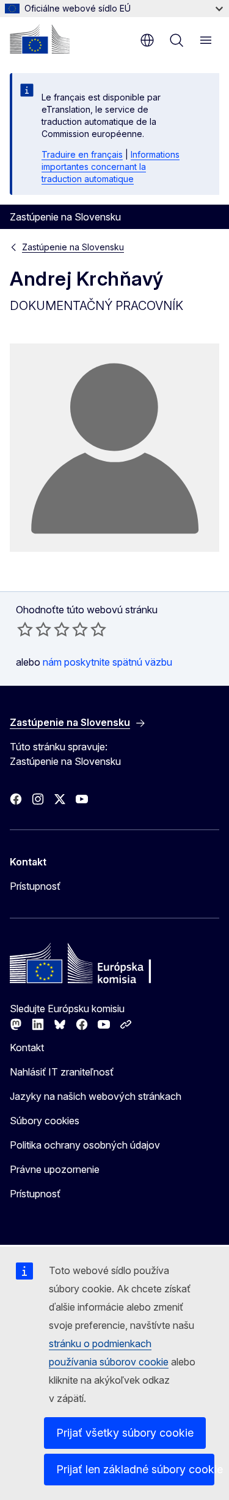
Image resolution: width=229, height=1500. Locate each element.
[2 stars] (34, 629)
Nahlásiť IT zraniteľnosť (62, 1072)
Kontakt (27, 1047)
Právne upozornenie (55, 1169)
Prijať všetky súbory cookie (125, 1432)
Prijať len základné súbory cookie (135, 1469)
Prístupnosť (35, 886)
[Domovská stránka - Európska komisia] (40, 39)
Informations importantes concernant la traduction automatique (111, 166)
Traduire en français (82, 154)
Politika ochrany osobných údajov (85, 1145)
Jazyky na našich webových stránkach (95, 1096)
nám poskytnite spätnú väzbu (107, 662)
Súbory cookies (44, 1120)
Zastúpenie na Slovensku (73, 247)
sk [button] (147, 40)
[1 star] (25, 629)
